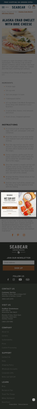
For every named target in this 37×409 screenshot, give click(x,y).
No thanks (9, 213)
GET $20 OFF (9, 207)
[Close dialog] (35, 193)
